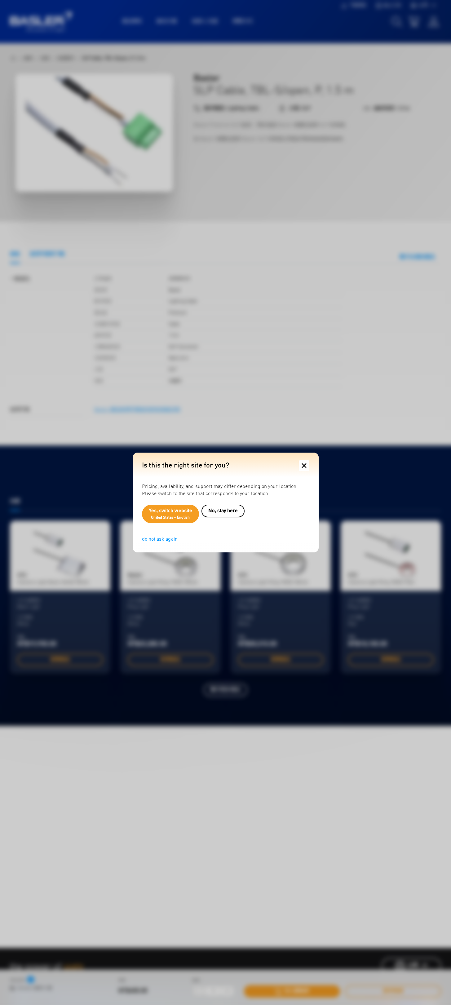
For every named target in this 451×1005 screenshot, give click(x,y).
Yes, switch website (170, 514)
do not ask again (160, 539)
